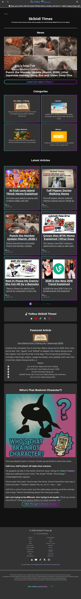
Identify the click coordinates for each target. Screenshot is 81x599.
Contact (30, 553)
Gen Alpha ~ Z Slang (50, 543)
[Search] (8, 1)
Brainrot (50, 547)
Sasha (8, 205)
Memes (50, 541)
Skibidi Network (30, 555)
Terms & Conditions (30, 547)
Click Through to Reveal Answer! (40, 504)
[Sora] (31, 319)
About (30, 541)
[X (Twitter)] (45, 318)
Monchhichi (50, 553)
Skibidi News (66, 6)
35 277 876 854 (42, 533)
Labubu (50, 551)
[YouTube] (36, 318)
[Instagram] (49, 318)
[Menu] (77, 1)
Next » (49, 304)
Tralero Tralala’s (67, 471)
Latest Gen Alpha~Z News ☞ (40, 82)
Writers (30, 543)
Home (30, 539)
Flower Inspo (56, 564)
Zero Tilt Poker (48, 564)
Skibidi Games (39, 564)
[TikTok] (40, 318)
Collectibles (50, 545)
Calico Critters (50, 555)
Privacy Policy (30, 545)
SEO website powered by (38, 586)
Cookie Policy (30, 549)
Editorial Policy (30, 551)
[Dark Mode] (3, 1)
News (50, 539)
